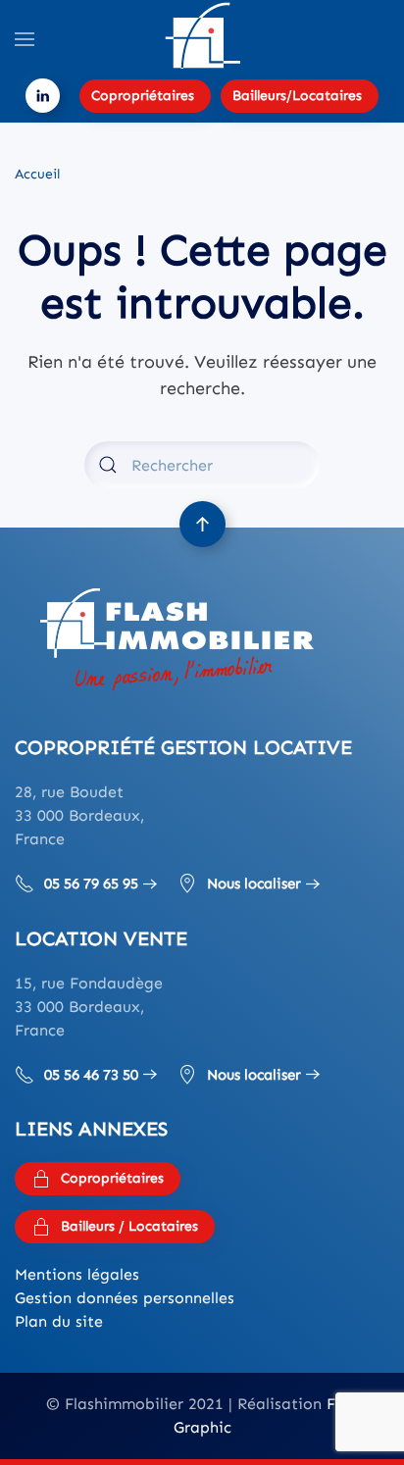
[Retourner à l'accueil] (202, 39)
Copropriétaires (142, 95)
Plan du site (59, 1321)
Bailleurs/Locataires (297, 95)
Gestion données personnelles (124, 1297)
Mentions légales (77, 1274)
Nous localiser (254, 883)
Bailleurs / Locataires (129, 1226)
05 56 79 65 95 (91, 883)
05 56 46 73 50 (91, 1075)
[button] (24, 39)
